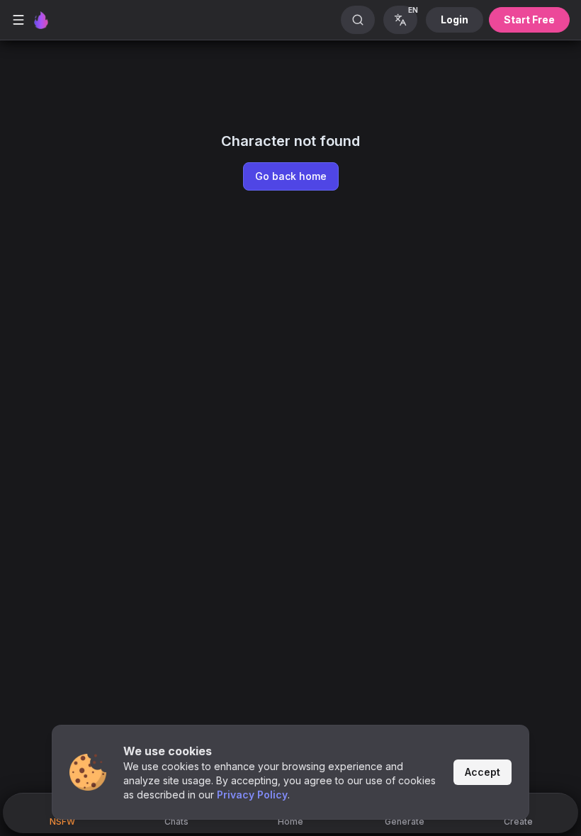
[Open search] (358, 20)
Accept (482, 772)
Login (454, 19)
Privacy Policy (252, 795)
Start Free (529, 19)
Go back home (291, 176)
